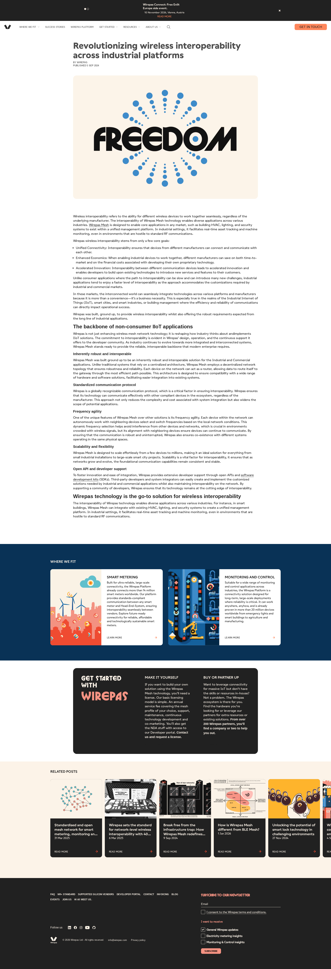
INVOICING (163, 894)
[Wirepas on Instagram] (81, 928)
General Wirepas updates (222, 929)
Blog (175, 894)
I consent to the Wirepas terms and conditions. (236, 912)
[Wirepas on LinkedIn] (69, 928)
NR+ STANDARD (66, 894)
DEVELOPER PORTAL (129, 894)
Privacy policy (138, 940)
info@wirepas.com (117, 940)
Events (55, 899)
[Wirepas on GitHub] (94, 928)
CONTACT (148, 894)
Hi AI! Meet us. (83, 899)
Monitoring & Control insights (225, 942)
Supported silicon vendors (96, 894)
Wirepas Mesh (99, 225)
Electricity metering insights (224, 935)
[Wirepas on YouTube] (87, 928)
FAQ (52, 894)
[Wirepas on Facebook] (75, 928)
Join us (67, 899)
